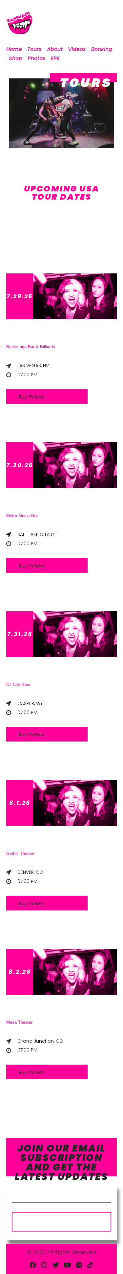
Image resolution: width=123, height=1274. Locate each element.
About (55, 49)
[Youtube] (67, 1265)
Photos (37, 58)
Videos (77, 49)
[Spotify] (78, 1265)
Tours (34, 49)
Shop (15, 58)
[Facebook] (33, 1265)
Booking (101, 49)
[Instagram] (44, 1265)
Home (14, 49)
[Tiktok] (90, 1265)
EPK (55, 58)
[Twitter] (55, 1265)
